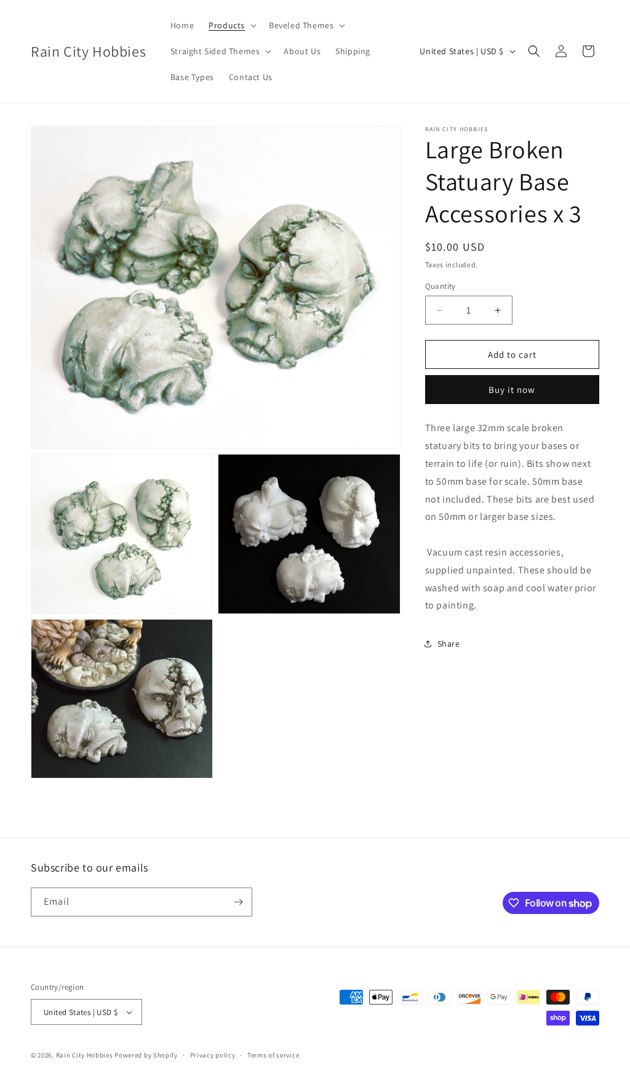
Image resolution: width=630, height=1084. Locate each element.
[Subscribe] (238, 902)
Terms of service (273, 1055)
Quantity (440, 286)
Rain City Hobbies (84, 1055)
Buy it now (511, 389)
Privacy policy (213, 1055)
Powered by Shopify (146, 1055)
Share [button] (448, 643)
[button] (231, 25)
